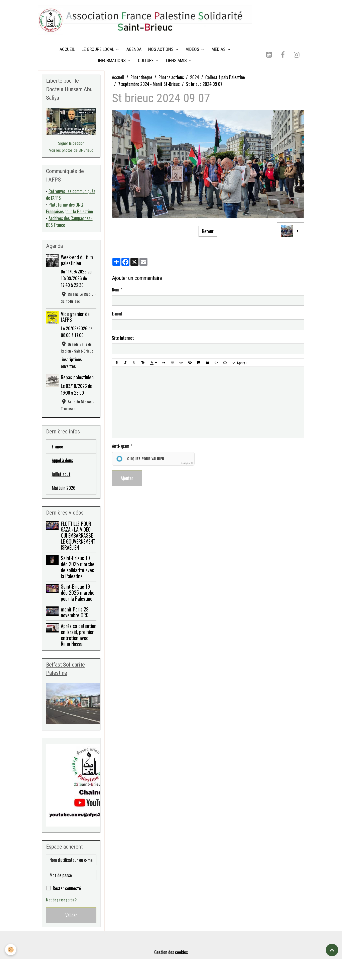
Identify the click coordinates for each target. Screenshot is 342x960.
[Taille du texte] (142, 363)
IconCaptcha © (187, 463)
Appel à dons (62, 460)
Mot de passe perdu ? (61, 899)
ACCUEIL (67, 49)
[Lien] (181, 363)
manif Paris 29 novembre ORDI (75, 612)
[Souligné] (134, 363)
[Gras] (116, 363)
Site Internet (123, 338)
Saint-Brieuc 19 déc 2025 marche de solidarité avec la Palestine (77, 566)
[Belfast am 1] (71, 703)
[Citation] (163, 363)
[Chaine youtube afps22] (71, 785)
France (57, 446)
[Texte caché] (190, 363)
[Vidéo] (207, 363)
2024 (194, 77)
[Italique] (125, 363)
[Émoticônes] (225, 363)
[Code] (216, 363)
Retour (208, 231)
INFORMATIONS (112, 60)
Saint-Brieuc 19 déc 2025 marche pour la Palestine (77, 592)
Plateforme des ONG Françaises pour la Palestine (69, 208)
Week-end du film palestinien (77, 260)
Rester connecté (67, 888)
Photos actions (171, 77)
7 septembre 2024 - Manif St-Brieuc (149, 84)
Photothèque (141, 77)
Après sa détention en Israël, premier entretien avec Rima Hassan (78, 634)
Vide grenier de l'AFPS (75, 317)
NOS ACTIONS (161, 49)
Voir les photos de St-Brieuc (71, 150)
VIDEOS (193, 49)
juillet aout (61, 474)
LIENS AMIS (177, 60)
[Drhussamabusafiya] (71, 121)
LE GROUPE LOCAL (98, 49)
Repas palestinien (77, 377)
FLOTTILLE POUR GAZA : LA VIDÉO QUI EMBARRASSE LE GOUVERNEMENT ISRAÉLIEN (78, 535)
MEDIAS (219, 49)
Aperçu (241, 363)
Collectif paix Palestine (225, 77)
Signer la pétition (71, 143)
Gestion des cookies (171, 952)
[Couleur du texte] (153, 363)
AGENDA (133, 49)
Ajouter (127, 478)
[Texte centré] (172, 363)
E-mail (117, 313)
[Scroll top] (332, 950)
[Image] (198, 363)
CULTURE (146, 60)
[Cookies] (10, 949)
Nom (115, 289)
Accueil (118, 77)
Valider (71, 915)
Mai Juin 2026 (63, 488)
